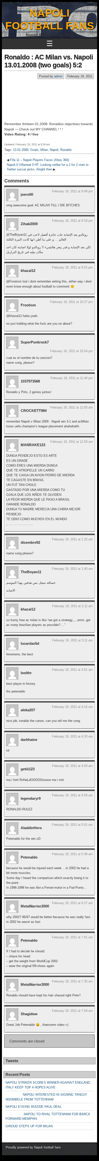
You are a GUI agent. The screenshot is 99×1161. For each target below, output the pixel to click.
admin (58, 76)
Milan (44, 150)
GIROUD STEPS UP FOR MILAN (29, 1126)
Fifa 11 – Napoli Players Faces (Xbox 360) (39, 160)
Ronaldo (66, 150)
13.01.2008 (20, 150)
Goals (34, 150)
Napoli (54, 150)
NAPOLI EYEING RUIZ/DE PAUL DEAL (34, 1106)
